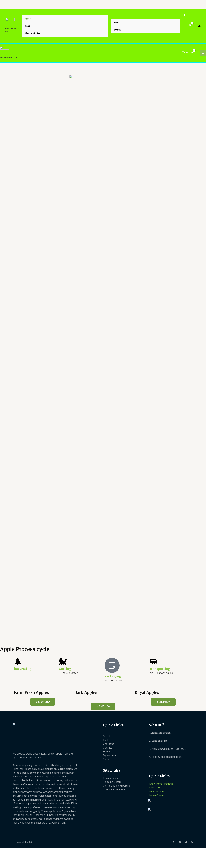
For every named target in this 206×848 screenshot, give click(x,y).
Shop (27, 26)
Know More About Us (161, 783)
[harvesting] (18, 661)
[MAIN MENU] (203, 53)
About (116, 22)
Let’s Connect (156, 791)
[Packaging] (112, 665)
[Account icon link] (199, 26)
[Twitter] (186, 842)
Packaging (113, 676)
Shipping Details (112, 782)
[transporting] (153, 661)
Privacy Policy (110, 778)
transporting (160, 669)
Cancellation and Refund (116, 785)
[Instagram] (192, 842)
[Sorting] (63, 661)
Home (28, 18)
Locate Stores (157, 795)
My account (109, 755)
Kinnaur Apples (32, 33)
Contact (117, 29)
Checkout (108, 744)
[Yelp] (174, 842)
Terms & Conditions (114, 789)
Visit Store (155, 787)
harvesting (23, 669)
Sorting (65, 669)
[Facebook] (180, 842)
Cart (105, 740)
